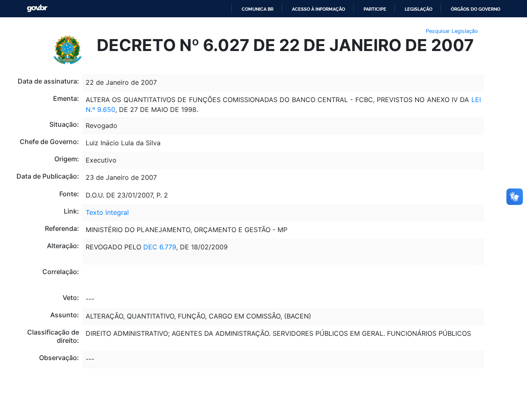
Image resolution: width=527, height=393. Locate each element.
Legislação (418, 9)
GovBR (37, 8)
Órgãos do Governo (475, 9)
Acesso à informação (318, 9)
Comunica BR (257, 9)
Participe (375, 9)
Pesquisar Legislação (452, 31)
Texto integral (107, 212)
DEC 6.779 (159, 247)
